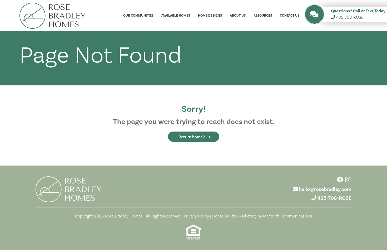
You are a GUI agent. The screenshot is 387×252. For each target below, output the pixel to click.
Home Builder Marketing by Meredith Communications (262, 216)
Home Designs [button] (210, 15)
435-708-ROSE (334, 198)
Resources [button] (263, 15)
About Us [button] (238, 15)
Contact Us (289, 15)
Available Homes (175, 15)
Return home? (191, 137)
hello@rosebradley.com (325, 189)
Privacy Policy (196, 216)
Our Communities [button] (138, 15)
